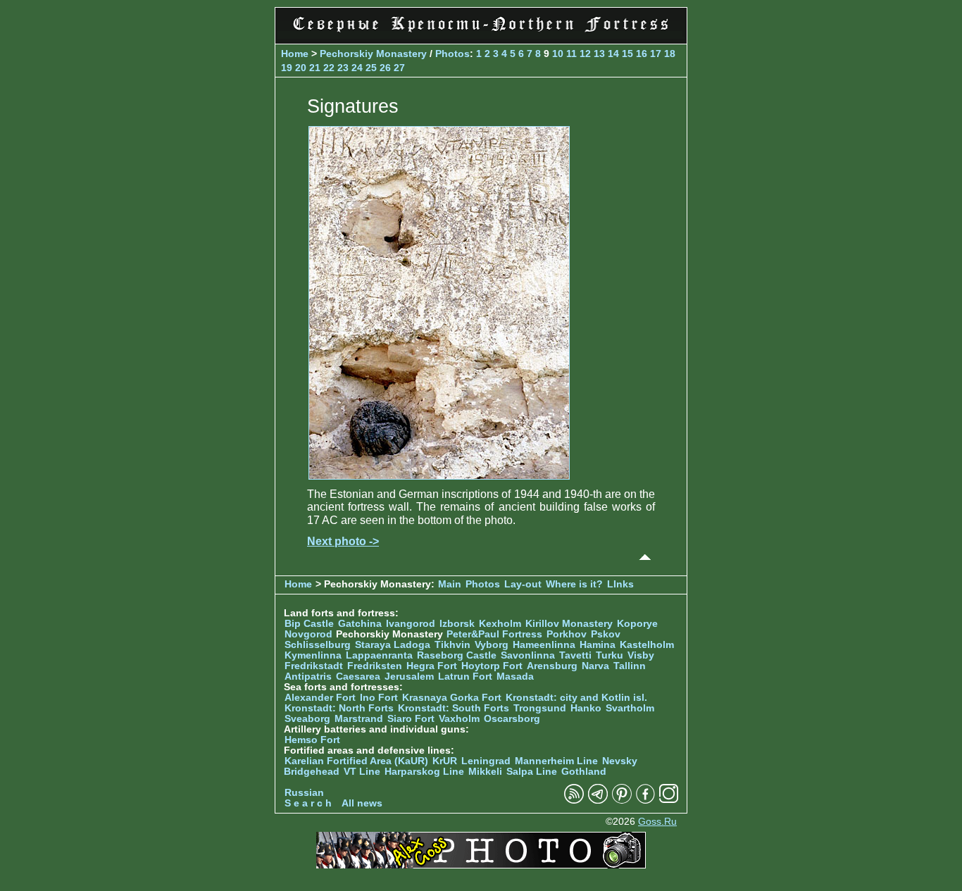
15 (627, 53)
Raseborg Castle (456, 655)
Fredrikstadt (314, 666)
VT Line (362, 771)
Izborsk (457, 623)
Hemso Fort (312, 740)
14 (613, 53)
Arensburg (552, 666)
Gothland (583, 771)
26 (385, 67)
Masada (515, 676)
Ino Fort (379, 697)
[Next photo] (439, 476)
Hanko (585, 708)
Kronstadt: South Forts (453, 708)
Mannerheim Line (556, 761)
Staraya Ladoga (392, 645)
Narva (595, 666)
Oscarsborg (512, 719)
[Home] (481, 35)
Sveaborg (307, 719)
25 (371, 67)
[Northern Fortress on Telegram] (598, 800)
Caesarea (358, 676)
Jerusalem (409, 676)
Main (449, 584)
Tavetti (575, 655)
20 (300, 67)
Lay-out (523, 584)
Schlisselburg (318, 645)
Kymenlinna (313, 655)
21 (314, 67)
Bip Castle (309, 623)
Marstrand (359, 719)
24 (357, 67)
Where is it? (574, 584)
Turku (609, 655)
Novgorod (308, 634)
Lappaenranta (379, 655)
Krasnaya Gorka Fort (451, 697)
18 (669, 53)
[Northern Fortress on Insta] (669, 800)
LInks (620, 584)
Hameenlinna (544, 645)
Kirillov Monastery (569, 623)
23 (343, 67)
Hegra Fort (431, 666)
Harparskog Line (424, 771)
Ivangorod (410, 623)
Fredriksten (374, 666)
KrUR (444, 761)
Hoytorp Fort (492, 666)
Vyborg (491, 645)
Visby (640, 655)
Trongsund (539, 708)
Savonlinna (528, 655)
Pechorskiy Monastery (373, 53)
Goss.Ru (657, 821)
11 (571, 53)
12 (585, 53)
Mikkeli (485, 771)
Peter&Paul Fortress (494, 634)
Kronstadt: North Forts (340, 708)
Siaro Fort (411, 719)
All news (362, 803)
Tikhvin (452, 645)
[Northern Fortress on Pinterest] (622, 800)
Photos (452, 53)
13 (599, 53)
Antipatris (308, 676)
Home (294, 53)
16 (641, 53)
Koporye (637, 623)
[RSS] (574, 800)
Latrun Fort (465, 676)
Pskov (605, 634)
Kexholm (500, 623)
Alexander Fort (320, 697)
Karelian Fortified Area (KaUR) (356, 761)
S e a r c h (308, 803)
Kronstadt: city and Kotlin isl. (576, 697)
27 (399, 67)
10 (557, 53)
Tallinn (629, 666)
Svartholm (630, 708)
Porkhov (566, 634)
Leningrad (486, 761)
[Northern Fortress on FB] (645, 800)
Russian (304, 792)
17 (655, 53)
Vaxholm (459, 719)
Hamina (598, 645)
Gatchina (360, 623)
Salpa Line (531, 771)
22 (329, 67)
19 (286, 67)
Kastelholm (647, 645)
